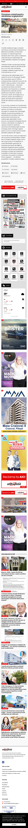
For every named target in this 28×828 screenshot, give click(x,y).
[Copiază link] (2, 43)
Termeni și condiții (7, 769)
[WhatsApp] (6, 40)
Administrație (5, 11)
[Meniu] (26, 7)
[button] (14, 213)
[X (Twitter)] (9, 40)
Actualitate (5, 782)
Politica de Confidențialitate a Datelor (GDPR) (14, 771)
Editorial (4, 792)
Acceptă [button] (14, 824)
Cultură (4, 790)
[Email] (23, 40)
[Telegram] (16, 40)
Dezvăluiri (4, 784)
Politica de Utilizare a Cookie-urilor (11, 773)
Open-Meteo (15, 316)
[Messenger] (19, 40)
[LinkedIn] (13, 40)
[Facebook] (2, 40)
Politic (3, 788)
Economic (4, 795)
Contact (4, 775)
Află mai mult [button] (21, 821)
